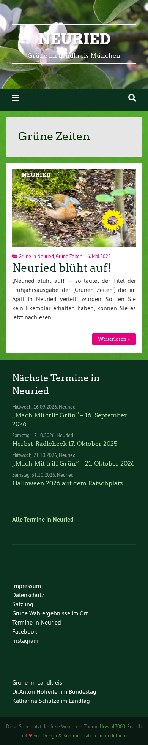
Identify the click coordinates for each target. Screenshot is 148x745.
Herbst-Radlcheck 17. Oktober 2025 (64, 443)
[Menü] (15, 98)
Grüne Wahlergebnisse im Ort (50, 613)
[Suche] (132, 98)
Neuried (74, 39)
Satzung (22, 604)
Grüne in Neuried (36, 256)
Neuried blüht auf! (61, 268)
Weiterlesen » (114, 339)
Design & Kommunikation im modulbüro (85, 735)
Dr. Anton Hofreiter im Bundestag (54, 691)
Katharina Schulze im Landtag (51, 700)
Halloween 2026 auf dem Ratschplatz (67, 483)
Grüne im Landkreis (37, 682)
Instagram (25, 640)
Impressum (26, 586)
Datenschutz (28, 595)
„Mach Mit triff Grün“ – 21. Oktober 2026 (73, 463)
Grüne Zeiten (69, 256)
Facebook (24, 631)
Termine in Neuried (36, 622)
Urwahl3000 (112, 726)
